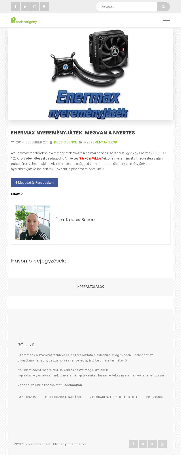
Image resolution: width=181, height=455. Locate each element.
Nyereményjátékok (100, 142)
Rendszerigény (39, 444)
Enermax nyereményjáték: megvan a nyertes (73, 132)
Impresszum (27, 397)
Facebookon (72, 385)
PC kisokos (154, 397)
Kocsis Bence (65, 142)
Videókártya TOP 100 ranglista (114, 397)
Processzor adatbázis (63, 397)
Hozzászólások (90, 286)
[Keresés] (163, 6)
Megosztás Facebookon (35, 182)
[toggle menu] (166, 20)
